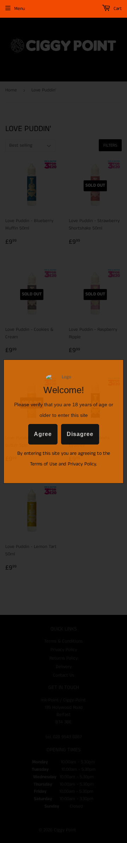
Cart (117, 8)
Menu (19, 8)
